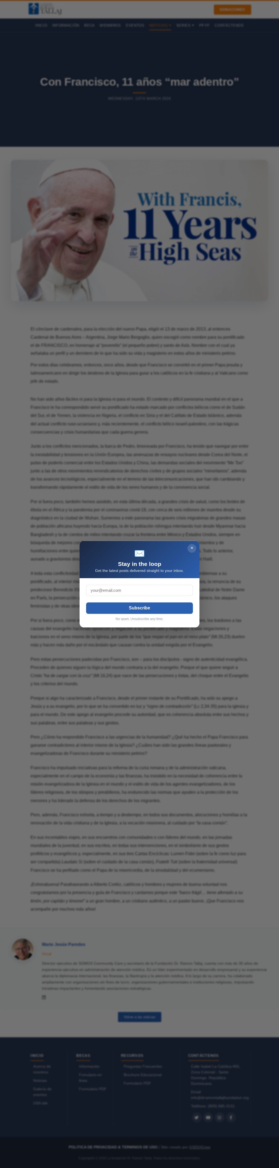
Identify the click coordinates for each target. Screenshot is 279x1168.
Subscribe (139, 608)
